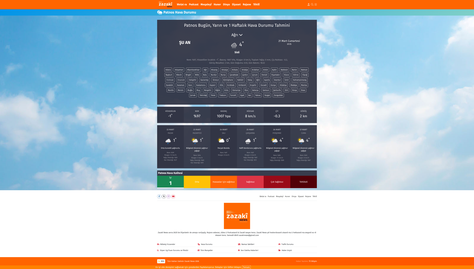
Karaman (180, 85)
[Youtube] (173, 196)
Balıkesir (284, 70)
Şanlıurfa (277, 90)
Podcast (193, 4)
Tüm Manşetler (206, 250)
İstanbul (277, 80)
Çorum (255, 75)
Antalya (245, 70)
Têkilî (256, 4)
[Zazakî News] (165, 4)
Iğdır (258, 80)
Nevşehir (207, 90)
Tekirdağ (203, 95)
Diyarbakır (275, 75)
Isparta (267, 80)
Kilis (221, 85)
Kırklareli (242, 85)
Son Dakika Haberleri (249, 250)
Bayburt (169, 75)
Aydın (274, 70)
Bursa (223, 75)
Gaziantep (204, 80)
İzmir (287, 80)
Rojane (247, 4)
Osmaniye (236, 90)
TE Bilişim (313, 261)
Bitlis (197, 75)
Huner (217, 4)
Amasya (225, 70)
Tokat (213, 95)
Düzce (286, 75)
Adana (168, 70)
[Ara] (312, 4)
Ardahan (255, 70)
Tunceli (233, 95)
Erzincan (170, 80)
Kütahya (283, 85)
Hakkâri (240, 80)
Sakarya (255, 90)
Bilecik (179, 75)
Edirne (295, 75)
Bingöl (188, 75)
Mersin (180, 90)
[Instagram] (169, 196)
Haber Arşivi (287, 250)
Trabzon (222, 95)
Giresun (216, 80)
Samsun (266, 90)
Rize (246, 90)
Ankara (235, 70)
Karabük (169, 85)
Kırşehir (253, 85)
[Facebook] (159, 196)
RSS (162, 261)
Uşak (242, 95)
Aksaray (214, 70)
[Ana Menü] (316, 4)
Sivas (303, 90)
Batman (304, 70)
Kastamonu (201, 85)
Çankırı (245, 75)
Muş (198, 90)
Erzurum (181, 80)
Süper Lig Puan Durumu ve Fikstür (174, 250)
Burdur (214, 75)
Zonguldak (278, 95)
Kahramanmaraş (299, 80)
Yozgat (267, 95)
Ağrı (205, 70)
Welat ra (182, 4)
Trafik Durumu (287, 244)
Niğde (217, 90)
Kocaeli (264, 85)
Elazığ (304, 75)
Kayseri (213, 85)
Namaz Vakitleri (247, 244)
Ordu (226, 90)
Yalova (257, 95)
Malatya (294, 85)
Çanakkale (234, 75)
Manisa (304, 85)
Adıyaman (179, 70)
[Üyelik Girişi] (308, 4)
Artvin (265, 70)
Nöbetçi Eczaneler (167, 244)
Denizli (264, 75)
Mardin (171, 90)
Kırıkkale (230, 85)
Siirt (286, 90)
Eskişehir (192, 80)
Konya (273, 85)
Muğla (190, 90)
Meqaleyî (206, 4)
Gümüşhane (228, 80)
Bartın (294, 70)
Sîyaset (236, 4)
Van (249, 95)
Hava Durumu (206, 244)
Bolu (205, 75)
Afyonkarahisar (193, 70)
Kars (190, 85)
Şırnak (193, 95)
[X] (164, 196)
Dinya (226, 4)
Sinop (294, 90)
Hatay (249, 80)
